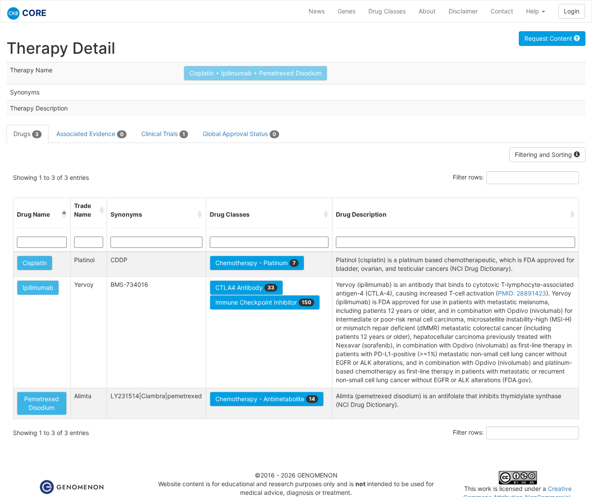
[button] (64, 214)
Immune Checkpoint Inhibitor (263, 302)
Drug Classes (387, 11)
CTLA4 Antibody (244, 287)
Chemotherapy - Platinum (255, 262)
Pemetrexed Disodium (41, 403)
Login (571, 11)
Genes (346, 11)
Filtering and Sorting (544, 154)
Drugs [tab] (26, 133)
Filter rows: (468, 177)
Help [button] (533, 11)
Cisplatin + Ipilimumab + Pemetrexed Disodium (255, 73)
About (427, 11)
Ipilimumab (38, 287)
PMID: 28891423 (522, 293)
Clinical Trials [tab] (163, 133)
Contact (502, 11)
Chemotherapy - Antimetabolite (265, 399)
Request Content (549, 38)
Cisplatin (35, 262)
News (317, 11)
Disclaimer (463, 11)
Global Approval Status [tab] (239, 133)
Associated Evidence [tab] (90, 133)
